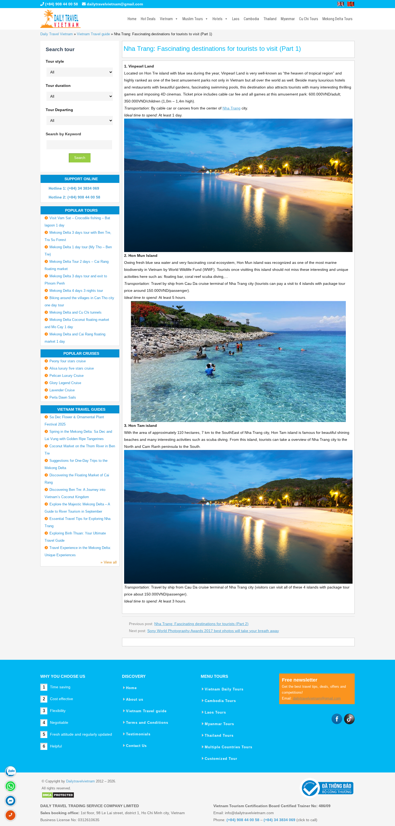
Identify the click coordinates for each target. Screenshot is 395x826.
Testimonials (138, 734)
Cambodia (251, 19)
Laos (235, 19)
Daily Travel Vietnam (56, 34)
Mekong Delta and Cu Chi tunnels (75, 312)
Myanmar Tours (219, 724)
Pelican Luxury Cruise (66, 376)
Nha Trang (231, 108)
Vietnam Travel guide (93, 34)
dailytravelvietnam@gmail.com (115, 4)
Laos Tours (215, 712)
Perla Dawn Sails (62, 397)
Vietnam (166, 19)
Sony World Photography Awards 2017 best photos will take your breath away (213, 631)
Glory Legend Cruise (65, 383)
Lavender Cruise (62, 390)
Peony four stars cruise (67, 361)
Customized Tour (221, 759)
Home (132, 19)
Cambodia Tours (220, 701)
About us (134, 699)
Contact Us (136, 746)
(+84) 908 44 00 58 (61, 4)
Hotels (217, 19)
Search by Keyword (63, 134)
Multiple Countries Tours (228, 747)
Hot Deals (148, 19)
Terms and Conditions (147, 723)
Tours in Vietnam (60, 18)
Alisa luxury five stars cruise (71, 368)
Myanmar (288, 19)
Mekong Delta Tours (337, 19)
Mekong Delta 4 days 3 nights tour (76, 291)
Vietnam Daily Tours (224, 689)
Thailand (269, 19)
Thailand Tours (219, 735)
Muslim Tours (192, 19)
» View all (108, 562)
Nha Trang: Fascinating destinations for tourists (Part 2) (201, 624)
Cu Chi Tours (308, 19)
